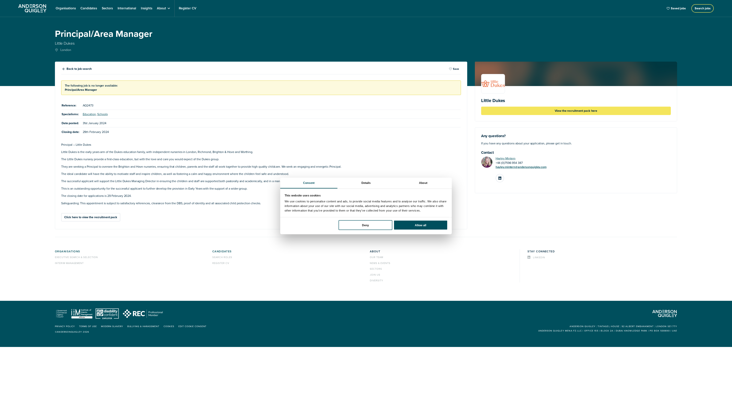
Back (79, 69)
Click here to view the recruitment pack (90, 217)
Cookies (169, 326)
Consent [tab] (309, 182)
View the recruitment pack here (576, 111)
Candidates (222, 251)
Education (89, 114)
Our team (376, 257)
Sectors (376, 268)
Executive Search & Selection (76, 257)
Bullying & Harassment (143, 326)
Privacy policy (65, 326)
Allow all (420, 225)
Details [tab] (366, 182)
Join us (375, 274)
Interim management (69, 263)
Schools (102, 114)
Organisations (67, 251)
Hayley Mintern (505, 158)
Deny (365, 225)
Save (456, 69)
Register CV (220, 263)
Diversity (376, 280)
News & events (380, 263)
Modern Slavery (112, 326)
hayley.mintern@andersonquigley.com (521, 167)
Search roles (222, 257)
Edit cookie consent (192, 326)
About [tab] (423, 182)
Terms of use (88, 326)
